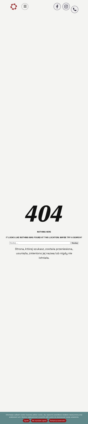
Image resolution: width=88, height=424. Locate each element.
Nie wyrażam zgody (39, 420)
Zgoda (26, 420)
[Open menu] (25, 6)
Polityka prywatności (57, 420)
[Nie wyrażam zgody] (85, 418)
